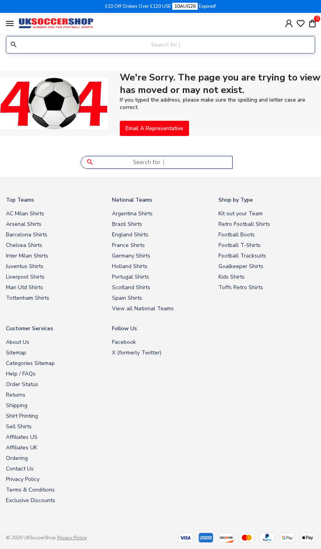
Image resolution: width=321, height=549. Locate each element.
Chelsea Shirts (24, 245)
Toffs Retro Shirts (240, 287)
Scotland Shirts (131, 287)
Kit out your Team (240, 213)
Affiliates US (22, 437)
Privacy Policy (23, 479)
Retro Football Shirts (244, 224)
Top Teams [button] (20, 200)
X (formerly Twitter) (136, 352)
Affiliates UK (21, 447)
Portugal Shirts (130, 277)
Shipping (16, 405)
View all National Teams (143, 308)
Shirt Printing (22, 416)
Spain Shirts (127, 298)
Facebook (124, 342)
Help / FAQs (21, 373)
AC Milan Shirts (25, 213)
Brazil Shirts (127, 224)
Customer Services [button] (29, 328)
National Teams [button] (132, 200)
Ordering (17, 458)
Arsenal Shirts (23, 224)
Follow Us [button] (124, 328)
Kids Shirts (231, 277)
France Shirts (128, 245)
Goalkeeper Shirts (240, 266)
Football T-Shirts (239, 245)
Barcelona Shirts (26, 234)
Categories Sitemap (30, 363)
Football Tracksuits (242, 255)
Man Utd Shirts (24, 287)
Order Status (22, 384)
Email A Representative (154, 128)
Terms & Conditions (30, 490)
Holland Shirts (130, 266)
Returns (15, 395)
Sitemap (16, 352)
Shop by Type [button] (235, 200)
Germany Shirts (131, 255)
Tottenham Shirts (27, 298)
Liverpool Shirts (25, 277)
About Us (17, 342)
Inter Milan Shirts (27, 255)
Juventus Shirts (24, 266)
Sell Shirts (19, 426)
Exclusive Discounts (30, 500)
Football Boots (236, 234)
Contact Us (20, 468)
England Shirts (130, 234)
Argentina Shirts (132, 213)
